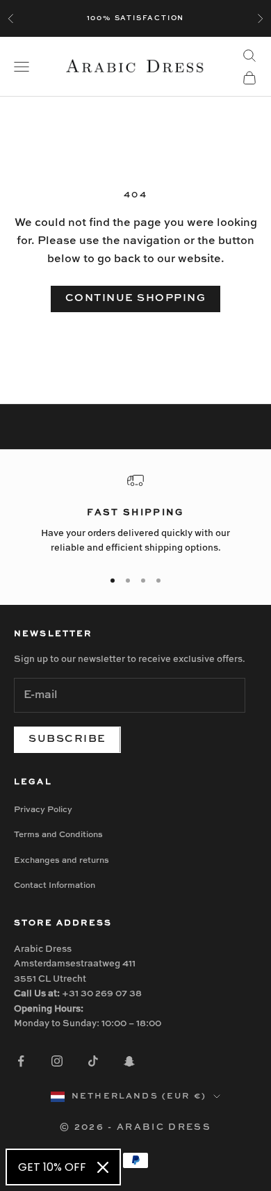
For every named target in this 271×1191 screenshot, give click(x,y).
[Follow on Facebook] (21, 1061)
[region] (135, 514)
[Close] (102, 1167)
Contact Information (54, 886)
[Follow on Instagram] (57, 1061)
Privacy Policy (43, 810)
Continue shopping (135, 298)
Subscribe (67, 739)
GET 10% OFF (52, 1167)
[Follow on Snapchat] (129, 1061)
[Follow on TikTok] (93, 1061)
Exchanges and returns (61, 861)
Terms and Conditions (58, 835)
